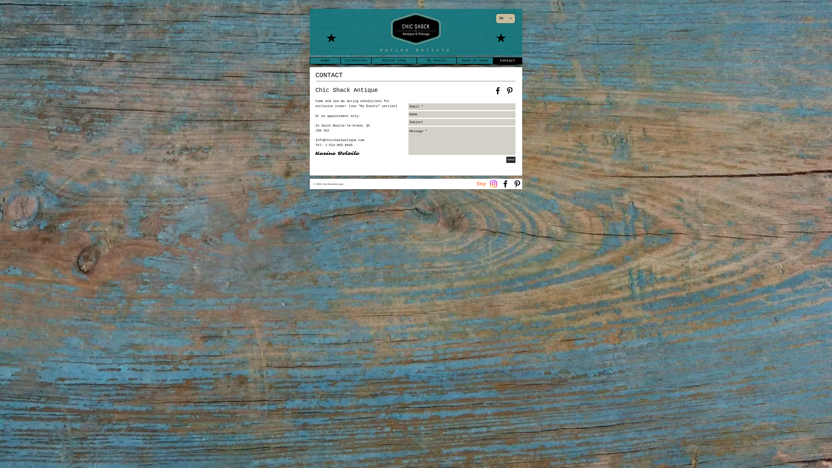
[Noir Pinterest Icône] (517, 183)
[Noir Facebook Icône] (505, 183)
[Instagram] (493, 183)
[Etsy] (481, 183)
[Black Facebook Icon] (497, 90)
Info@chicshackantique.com (339, 140)
